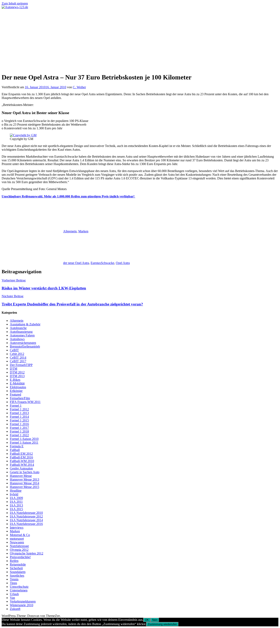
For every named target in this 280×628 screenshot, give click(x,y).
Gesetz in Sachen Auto (24, 472)
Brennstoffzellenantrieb (25, 346)
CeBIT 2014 (18, 357)
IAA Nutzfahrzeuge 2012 (26, 516)
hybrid (14, 494)
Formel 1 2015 (19, 420)
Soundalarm (17, 572)
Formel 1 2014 (19, 416)
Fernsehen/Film (20, 398)
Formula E (17, 446)
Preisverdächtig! (20, 557)
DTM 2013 (17, 376)
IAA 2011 (16, 501)
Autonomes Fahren (22, 335)
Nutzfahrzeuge (19, 546)
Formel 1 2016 (19, 424)
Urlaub (14, 594)
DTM (13, 368)
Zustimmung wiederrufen (162, 624)
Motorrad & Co (20, 535)
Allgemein (70, 231)
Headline (16, 490)
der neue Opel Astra (76, 263)
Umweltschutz (19, 586)
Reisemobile (18, 564)
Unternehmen (18, 590)
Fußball (15, 450)
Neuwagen (17, 542)
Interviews (16, 527)
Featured (15, 394)
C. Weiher (79, 87)
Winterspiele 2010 (21, 605)
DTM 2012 (17, 372)
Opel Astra (123, 263)
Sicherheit (16, 568)
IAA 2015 (16, 509)
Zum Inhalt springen (15, 3)
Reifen (14, 561)
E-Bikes (15, 379)
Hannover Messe (21, 476)
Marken (83, 231)
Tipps (13, 583)
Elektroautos (18, 387)
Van (12, 597)
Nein (154, 619)
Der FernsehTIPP (21, 365)
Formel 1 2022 (19, 435)
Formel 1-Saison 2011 (24, 442)
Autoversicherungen (23, 342)
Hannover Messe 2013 (24, 479)
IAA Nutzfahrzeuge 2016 (26, 524)
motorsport (17, 538)
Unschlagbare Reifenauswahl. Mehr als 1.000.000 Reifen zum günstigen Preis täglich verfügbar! (68, 196)
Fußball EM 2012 (21, 453)
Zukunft (15, 609)
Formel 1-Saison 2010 (24, 439)
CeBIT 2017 (18, 361)
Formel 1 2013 (19, 413)
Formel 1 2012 (19, 409)
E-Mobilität (17, 383)
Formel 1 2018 (19, 431)
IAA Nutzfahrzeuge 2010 (26, 512)
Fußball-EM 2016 (21, 457)
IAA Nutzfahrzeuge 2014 (26, 520)
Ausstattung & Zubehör (25, 324)
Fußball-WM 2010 (22, 461)
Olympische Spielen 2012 (26, 553)
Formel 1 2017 (19, 427)
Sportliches (17, 575)
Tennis (14, 579)
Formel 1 (16, 405)
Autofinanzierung (21, 331)
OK (147, 619)
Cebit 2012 (17, 354)
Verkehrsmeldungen (23, 601)
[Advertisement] (140, 40)
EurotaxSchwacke (102, 263)
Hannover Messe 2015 (24, 487)
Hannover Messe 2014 (24, 483)
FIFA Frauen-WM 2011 (25, 402)
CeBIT (14, 350)
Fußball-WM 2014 (22, 464)
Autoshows (17, 339)
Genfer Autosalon (21, 468)
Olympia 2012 (19, 549)
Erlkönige (16, 391)
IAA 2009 (16, 498)
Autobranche (18, 328)
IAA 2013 (16, 505)
